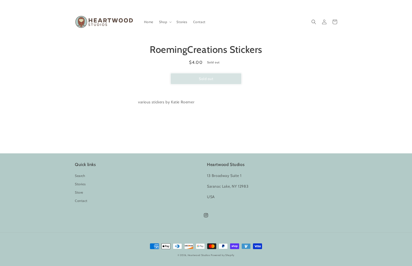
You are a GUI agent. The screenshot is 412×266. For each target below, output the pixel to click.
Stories (80, 184)
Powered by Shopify (222, 255)
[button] (165, 22)
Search (80, 176)
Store (79, 192)
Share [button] (208, 114)
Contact (81, 201)
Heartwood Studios (199, 255)
